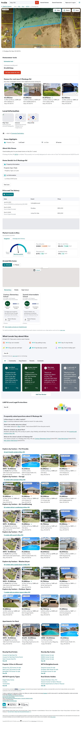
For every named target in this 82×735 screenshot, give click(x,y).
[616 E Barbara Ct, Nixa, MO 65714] (13, 89)
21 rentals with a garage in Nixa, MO (14, 479)
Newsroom (34, 710)
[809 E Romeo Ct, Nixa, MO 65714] (50, 543)
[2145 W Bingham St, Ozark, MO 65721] (50, 630)
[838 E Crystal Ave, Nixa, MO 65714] (71, 89)
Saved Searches (57, 2)
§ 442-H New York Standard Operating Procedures (13, 695)
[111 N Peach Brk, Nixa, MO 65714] (50, 488)
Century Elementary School (43, 438)
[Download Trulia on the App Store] (12, 704)
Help (62, 710)
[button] (37, 2)
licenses (45, 693)
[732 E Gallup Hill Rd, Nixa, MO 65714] (52, 89)
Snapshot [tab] (7, 238)
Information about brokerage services (13, 698)
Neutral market (18, 254)
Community (12, 361)
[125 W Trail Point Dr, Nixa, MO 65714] (50, 516)
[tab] (8, 194)
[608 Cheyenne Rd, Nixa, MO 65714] (69, 543)
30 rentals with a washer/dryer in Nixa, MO (17, 564)
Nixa (23, 6)
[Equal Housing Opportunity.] (21, 721)
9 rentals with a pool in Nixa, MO (13, 535)
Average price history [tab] (19, 238)
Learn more (62, 330)
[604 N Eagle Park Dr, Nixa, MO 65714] (31, 601)
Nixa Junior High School (10, 440)
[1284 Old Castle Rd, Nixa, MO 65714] (12, 460)
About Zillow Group (14, 710)
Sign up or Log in (70, 2)
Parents (32, 361)
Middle (16, 290)
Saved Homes (44, 2)
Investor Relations (41, 710)
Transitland (22, 689)
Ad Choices (73, 710)
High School (25, 290)
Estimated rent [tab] (8, 61)
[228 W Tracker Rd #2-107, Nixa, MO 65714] (31, 460)
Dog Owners (23, 361)
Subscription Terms (56, 710)
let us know (53, 716)
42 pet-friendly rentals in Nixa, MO (14, 452)
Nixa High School (63, 438)
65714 (27, 6)
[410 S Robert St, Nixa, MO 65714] (69, 460)
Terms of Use (48, 710)
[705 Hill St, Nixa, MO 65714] (50, 460)
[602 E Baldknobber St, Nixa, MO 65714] (32, 89)
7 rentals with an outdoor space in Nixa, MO (17, 592)
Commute (40, 361)
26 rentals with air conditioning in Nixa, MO (17, 507)
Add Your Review (41, 394)
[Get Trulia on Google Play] (23, 704)
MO (19, 6)
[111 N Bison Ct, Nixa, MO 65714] (50, 601)
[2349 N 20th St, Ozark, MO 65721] (31, 630)
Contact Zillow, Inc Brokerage (10, 700)
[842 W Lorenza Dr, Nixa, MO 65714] (12, 601)
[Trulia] (4, 704)
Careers (29, 710)
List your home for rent (12, 72)
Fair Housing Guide (23, 710)
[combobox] (24, 2)
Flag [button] (17, 387)
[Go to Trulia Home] (5, 2)
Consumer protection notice (27, 698)
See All (7, 353)
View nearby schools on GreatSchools (16, 327)
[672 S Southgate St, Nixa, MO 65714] (69, 601)
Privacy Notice (67, 710)
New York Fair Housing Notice (9, 697)
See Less (7, 184)
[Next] (77, 93)
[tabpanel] (41, 85)
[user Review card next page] (79, 377)
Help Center (34, 721)
